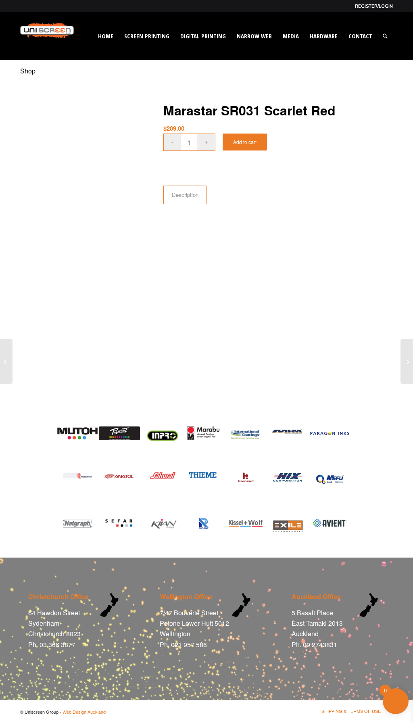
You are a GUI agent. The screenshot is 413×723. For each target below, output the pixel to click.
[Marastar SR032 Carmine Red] (6, 361)
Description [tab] (185, 195)
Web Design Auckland (84, 711)
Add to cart (245, 141)
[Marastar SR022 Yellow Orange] (406, 361)
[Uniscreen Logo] (47, 46)
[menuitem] (372, 6)
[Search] (385, 36)
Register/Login (374, 6)
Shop (27, 70)
